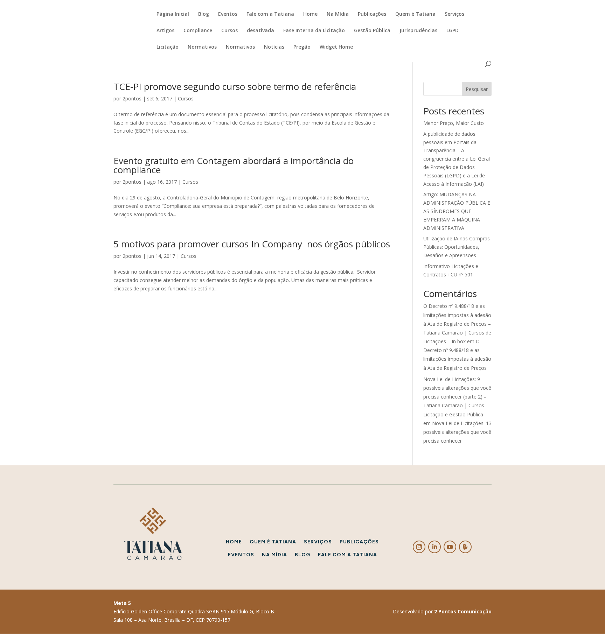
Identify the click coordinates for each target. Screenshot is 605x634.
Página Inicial (173, 14)
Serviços (454, 14)
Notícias (274, 47)
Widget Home (336, 47)
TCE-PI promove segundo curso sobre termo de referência (234, 86)
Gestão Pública (372, 31)
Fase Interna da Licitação (314, 31)
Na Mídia (338, 14)
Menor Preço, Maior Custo (453, 123)
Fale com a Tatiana (270, 14)
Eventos (227, 14)
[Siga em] (465, 547)
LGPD (452, 31)
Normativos (202, 47)
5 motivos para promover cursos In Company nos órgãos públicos (251, 244)
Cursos (229, 31)
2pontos (132, 98)
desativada (260, 31)
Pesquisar (477, 89)
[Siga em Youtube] (450, 547)
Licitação (168, 47)
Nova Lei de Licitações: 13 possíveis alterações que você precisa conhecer (457, 432)
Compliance (197, 31)
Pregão (302, 47)
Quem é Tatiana (415, 14)
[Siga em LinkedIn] (434, 547)
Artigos (165, 31)
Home (310, 14)
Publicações (372, 14)
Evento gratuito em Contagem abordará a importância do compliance (233, 165)
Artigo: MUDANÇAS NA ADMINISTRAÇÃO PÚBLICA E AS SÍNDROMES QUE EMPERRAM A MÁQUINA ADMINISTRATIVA (456, 211)
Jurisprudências (418, 31)
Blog (203, 14)
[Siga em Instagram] (419, 547)
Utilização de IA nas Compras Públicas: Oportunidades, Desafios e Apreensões (456, 247)
